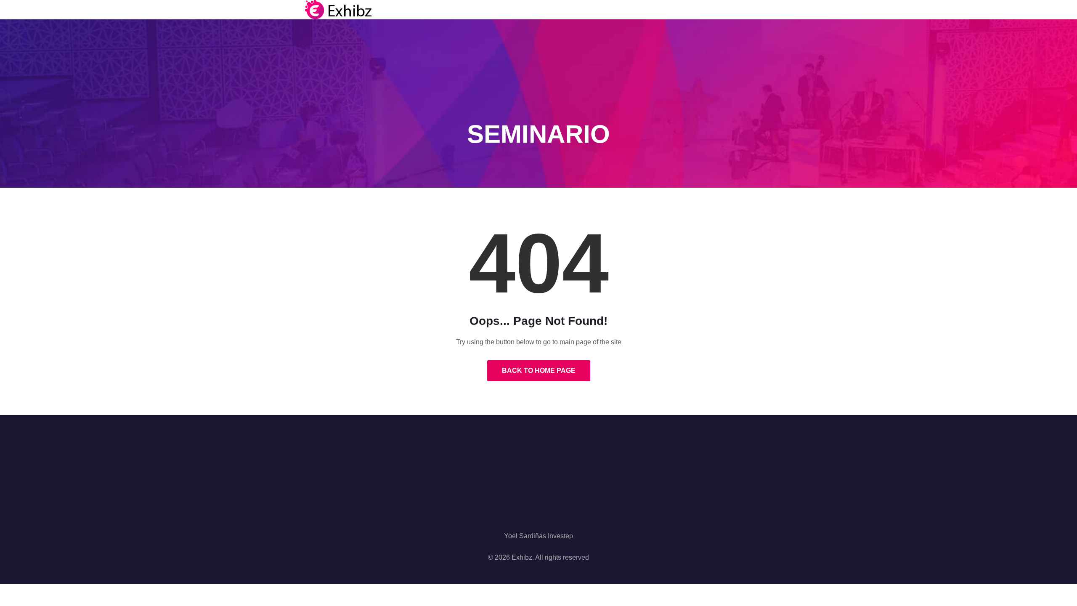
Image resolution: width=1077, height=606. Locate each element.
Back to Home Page (539, 370)
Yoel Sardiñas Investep (538, 536)
